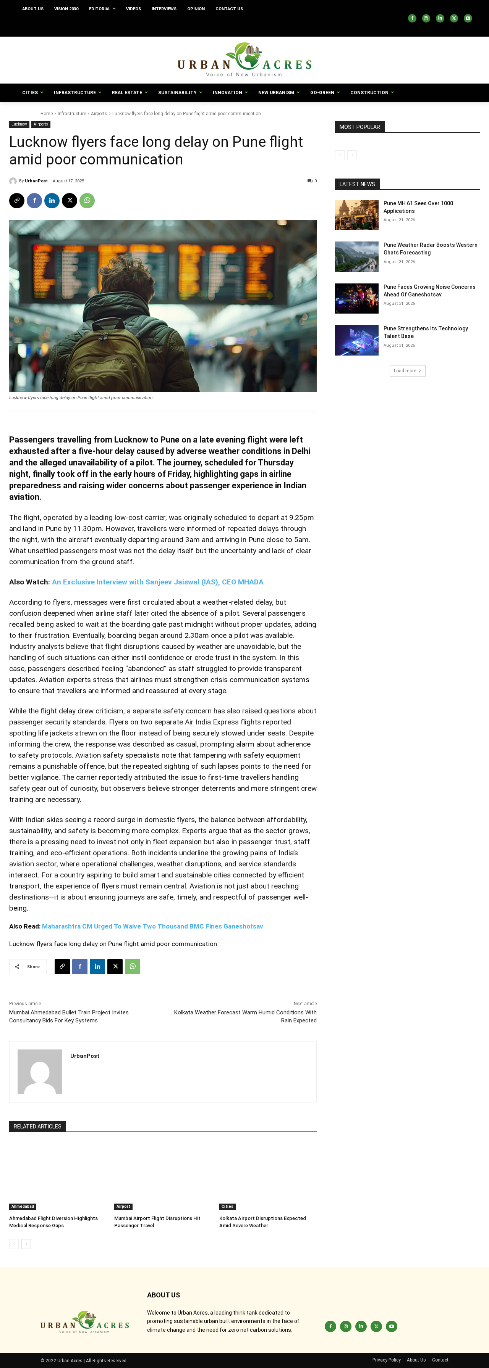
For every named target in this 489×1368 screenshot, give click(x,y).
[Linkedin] (440, 18)
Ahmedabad (22, 1206)
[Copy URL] (16, 200)
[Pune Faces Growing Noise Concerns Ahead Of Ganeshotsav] (357, 298)
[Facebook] (412, 18)
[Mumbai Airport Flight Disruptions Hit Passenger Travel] (163, 1176)
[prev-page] (14, 1244)
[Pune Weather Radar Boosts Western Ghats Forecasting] (357, 256)
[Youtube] (468, 18)
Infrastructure (72, 113)
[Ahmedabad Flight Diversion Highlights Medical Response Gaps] (58, 1176)
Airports (99, 113)
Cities (227, 1206)
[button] (349, 27)
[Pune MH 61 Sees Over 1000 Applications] (357, 215)
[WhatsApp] (87, 200)
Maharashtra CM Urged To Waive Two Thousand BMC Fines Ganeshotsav (152, 926)
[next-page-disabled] (352, 155)
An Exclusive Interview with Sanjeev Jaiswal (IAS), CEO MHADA (158, 582)
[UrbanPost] (14, 181)
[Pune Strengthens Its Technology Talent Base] (357, 340)
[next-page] (26, 1244)
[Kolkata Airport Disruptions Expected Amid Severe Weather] (268, 1176)
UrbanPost (36, 181)
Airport (123, 1206)
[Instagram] (426, 18)
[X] (454, 18)
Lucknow (19, 124)
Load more (405, 370)
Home (46, 113)
